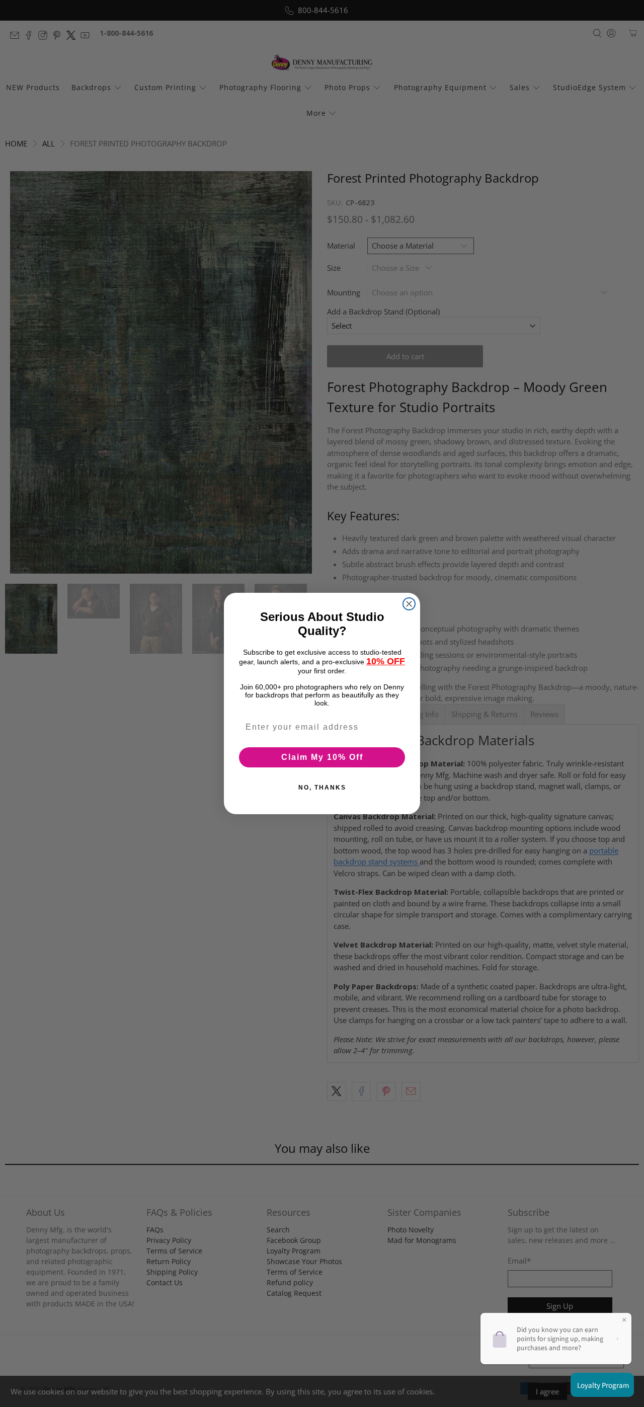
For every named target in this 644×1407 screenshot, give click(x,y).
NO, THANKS (322, 787)
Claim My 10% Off (322, 757)
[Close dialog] (409, 604)
